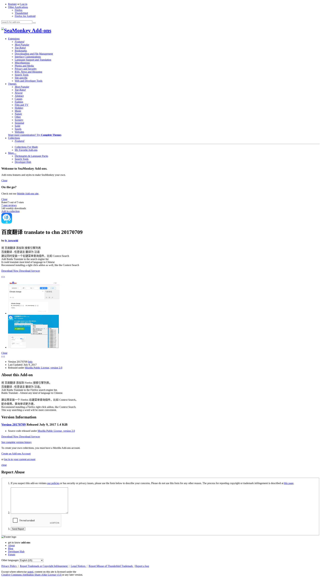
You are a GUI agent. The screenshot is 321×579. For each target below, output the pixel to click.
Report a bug (142, 566)
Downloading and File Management (34, 53)
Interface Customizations (28, 56)
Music (18, 110)
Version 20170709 (13, 424)
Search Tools (21, 74)
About (11, 545)
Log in (23, 4)
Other (18, 116)
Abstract (19, 95)
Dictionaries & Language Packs (31, 156)
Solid (17, 125)
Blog (10, 548)
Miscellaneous (22, 62)
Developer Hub (23, 162)
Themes (12, 83)
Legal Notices (78, 566)
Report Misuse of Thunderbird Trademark (111, 566)
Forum (11, 554)
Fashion (19, 101)
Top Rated (20, 47)
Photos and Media (24, 65)
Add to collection (10, 211)
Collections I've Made (26, 147)
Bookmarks (21, 50)
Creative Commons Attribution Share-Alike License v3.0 (31, 574)
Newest (18, 92)
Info (30, 361)
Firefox (18, 10)
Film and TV (21, 104)
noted (30, 571)
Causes (18, 98)
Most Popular (22, 44)
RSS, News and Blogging (28, 71)
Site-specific (21, 77)
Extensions (14, 38)
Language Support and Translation (33, 59)
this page (288, 483)
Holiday (19, 107)
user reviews (9, 205)
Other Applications (18, 7)
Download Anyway (29, 270)
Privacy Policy (9, 566)
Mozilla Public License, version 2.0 (43, 367)
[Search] (34, 22)
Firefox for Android (25, 16)
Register (12, 4)
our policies (53, 483)
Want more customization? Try (34, 135)
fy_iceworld (11, 240)
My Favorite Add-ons (26, 150)
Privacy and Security (26, 68)
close (4, 465)
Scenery (19, 119)
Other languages (10, 560)
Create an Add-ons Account (16, 453)
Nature (18, 113)
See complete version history (16, 442)
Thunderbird (21, 13)
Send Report (18, 529)
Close (4, 180)
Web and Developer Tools (28, 80)
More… (12, 153)
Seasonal (19, 122)
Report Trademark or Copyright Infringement (44, 566)
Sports (18, 128)
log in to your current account (19, 459)
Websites (19, 132)
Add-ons (41, 30)
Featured (19, 41)
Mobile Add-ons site (27, 193)
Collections (14, 138)
